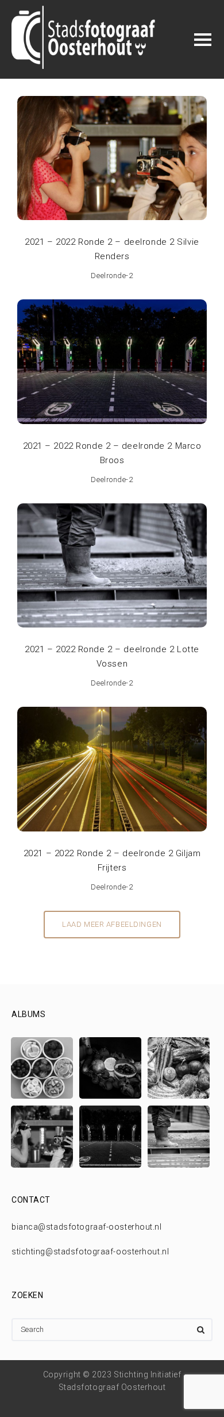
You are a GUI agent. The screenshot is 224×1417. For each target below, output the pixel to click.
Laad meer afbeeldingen (111, 924)
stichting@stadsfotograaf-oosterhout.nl (90, 1251)
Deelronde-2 (112, 275)
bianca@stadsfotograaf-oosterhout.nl (86, 1226)
